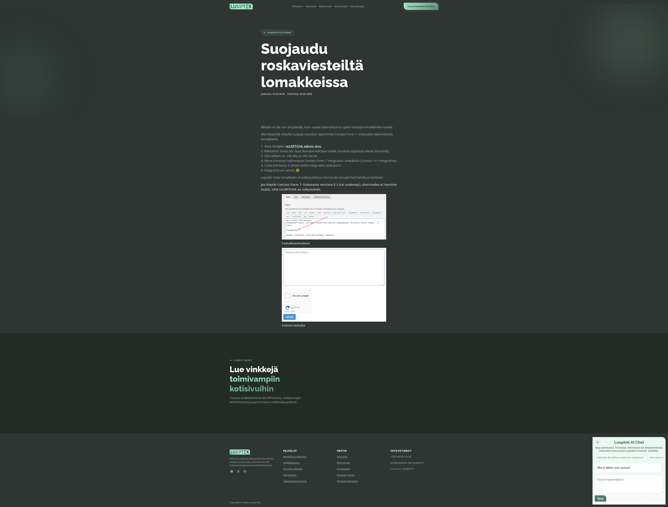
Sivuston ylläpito (292, 468)
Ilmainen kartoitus (347, 481)
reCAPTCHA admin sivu (303, 146)
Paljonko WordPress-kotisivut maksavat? (620, 457)
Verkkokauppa (291, 462)
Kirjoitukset (343, 468)
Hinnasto (342, 456)
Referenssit (343, 462)
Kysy (600, 498)
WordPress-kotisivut (294, 456)
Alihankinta (289, 475)
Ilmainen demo (345, 475)
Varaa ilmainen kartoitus (421, 6)
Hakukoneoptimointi (295, 481)
